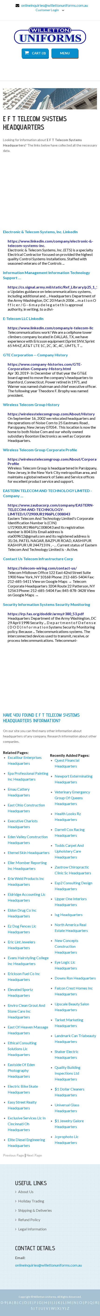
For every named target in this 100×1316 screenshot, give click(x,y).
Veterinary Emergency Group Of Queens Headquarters (72, 798)
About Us (25, 1191)
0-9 (3, 1302)
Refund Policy (29, 1219)
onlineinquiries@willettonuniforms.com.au (54, 5)
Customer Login (48, 10)
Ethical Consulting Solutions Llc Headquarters (22, 1049)
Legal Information (32, 1229)
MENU (65, 53)
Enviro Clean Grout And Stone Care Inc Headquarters (26, 1011)
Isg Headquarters (69, 914)
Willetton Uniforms (50, 35)
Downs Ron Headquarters (75, 978)
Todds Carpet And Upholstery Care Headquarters (69, 851)
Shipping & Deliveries (35, 1210)
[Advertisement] (50, 192)
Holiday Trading (31, 1201)
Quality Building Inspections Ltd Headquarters (67, 1073)
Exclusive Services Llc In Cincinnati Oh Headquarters (27, 1124)
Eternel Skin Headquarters (29, 852)
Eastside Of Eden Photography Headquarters (21, 1070)
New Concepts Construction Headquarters (66, 946)
